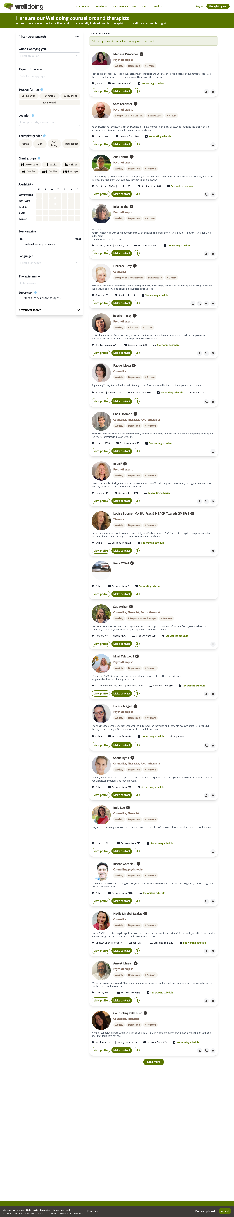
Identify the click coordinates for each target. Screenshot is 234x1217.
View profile (101, 91)
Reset (77, 36)
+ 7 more (150, 65)
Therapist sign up (218, 6)
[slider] (21, 236)
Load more (153, 1062)
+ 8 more (150, 218)
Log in (199, 6)
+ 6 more (147, 327)
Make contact (121, 91)
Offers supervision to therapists (41, 298)
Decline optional (205, 1211)
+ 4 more (171, 115)
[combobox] (49, 122)
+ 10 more (150, 168)
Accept (225, 1211)
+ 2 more (171, 277)
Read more (93, 1211)
